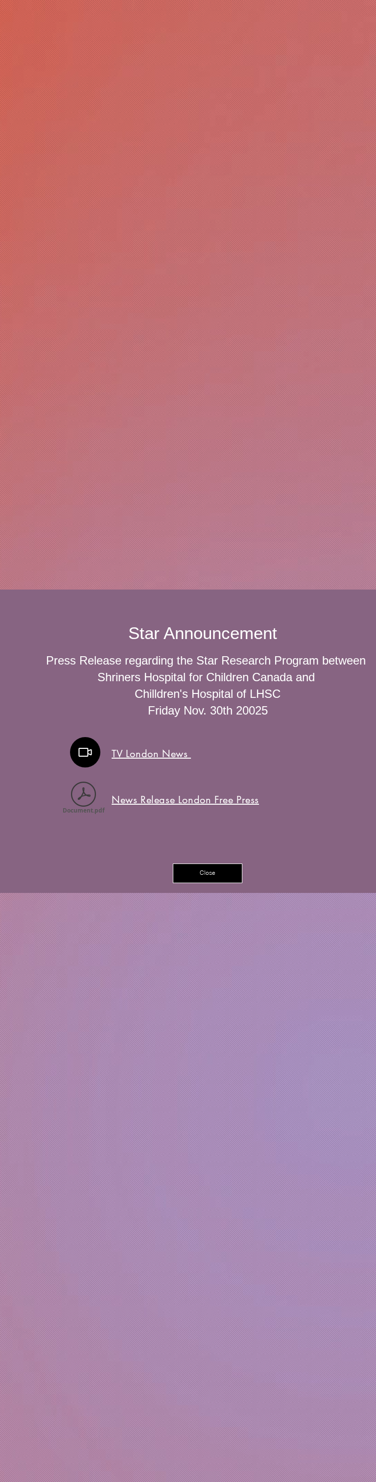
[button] (207, 873)
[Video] (85, 752)
